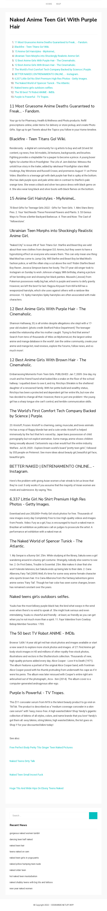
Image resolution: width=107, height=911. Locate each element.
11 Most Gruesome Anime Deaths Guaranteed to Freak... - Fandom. (51, 42)
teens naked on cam (19, 851)
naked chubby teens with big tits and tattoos (31, 882)
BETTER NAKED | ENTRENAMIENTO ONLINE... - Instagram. (47, 74)
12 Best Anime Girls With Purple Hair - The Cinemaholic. (45, 60)
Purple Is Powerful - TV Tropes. (32, 96)
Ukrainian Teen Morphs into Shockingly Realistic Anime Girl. (47, 55)
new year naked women (21, 888)
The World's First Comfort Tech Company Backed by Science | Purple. (53, 69)
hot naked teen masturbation (23, 876)
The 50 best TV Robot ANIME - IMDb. (35, 92)
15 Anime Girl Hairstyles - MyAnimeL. (35, 51)
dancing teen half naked (21, 839)
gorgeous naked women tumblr (25, 833)
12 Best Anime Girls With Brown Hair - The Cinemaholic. (45, 65)
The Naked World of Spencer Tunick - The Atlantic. (42, 83)
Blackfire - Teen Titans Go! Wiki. (32, 46)
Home (49, 4)
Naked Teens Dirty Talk (22, 761)
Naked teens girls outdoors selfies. (34, 87)
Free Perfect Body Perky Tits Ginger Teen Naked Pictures (41, 747)
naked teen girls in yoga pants (24, 857)
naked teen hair (17, 845)
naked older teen (18, 870)
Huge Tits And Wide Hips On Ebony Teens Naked (36, 788)
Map (58, 4)
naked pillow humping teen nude (25, 864)
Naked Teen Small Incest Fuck (26, 774)
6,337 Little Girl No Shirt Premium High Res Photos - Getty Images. (51, 78)
